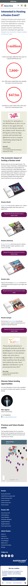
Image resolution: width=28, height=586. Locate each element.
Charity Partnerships (6, 545)
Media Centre (4, 542)
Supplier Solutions (5, 523)
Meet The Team (4, 538)
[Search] (18, 5)
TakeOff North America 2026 (8, 496)
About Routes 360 (5, 513)
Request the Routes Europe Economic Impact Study (14, 330)
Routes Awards (5, 504)
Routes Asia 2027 (5, 500)
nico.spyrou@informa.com (9, 417)
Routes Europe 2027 (6, 502)
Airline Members (5, 515)
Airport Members (5, 517)
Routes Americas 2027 (6, 498)
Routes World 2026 (5, 494)
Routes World (4, 205)
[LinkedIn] (2, 556)
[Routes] (7, 5)
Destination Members (6, 519)
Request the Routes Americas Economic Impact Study (14, 253)
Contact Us (4, 536)
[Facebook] (9, 556)
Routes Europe (12, 321)
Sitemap (3, 547)
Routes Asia (15, 282)
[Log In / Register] (25, 5)
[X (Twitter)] (5, 556)
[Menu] (21, 5)
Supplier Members (5, 521)
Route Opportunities (6, 526)
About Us (3, 534)
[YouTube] (12, 556)
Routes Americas (5, 244)
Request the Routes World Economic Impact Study (14, 214)
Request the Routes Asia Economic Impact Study (14, 291)
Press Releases (4, 540)
